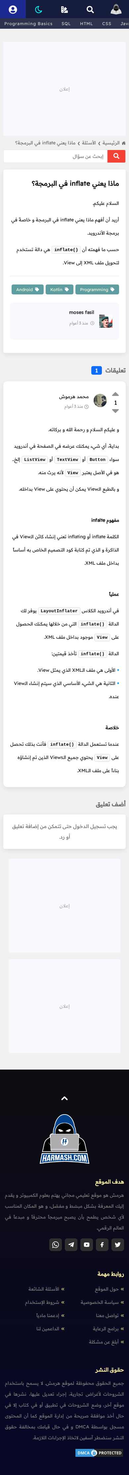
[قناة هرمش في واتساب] (55, 1244)
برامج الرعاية (106, 1329)
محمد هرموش (74, 396)
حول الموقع (107, 1289)
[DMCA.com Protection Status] (99, 1456)
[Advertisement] (64, 88)
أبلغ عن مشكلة (104, 1342)
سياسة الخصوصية (100, 1302)
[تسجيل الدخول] (13, 9)
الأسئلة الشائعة (43, 1289)
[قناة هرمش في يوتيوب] (86, 1244)
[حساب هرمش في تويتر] (117, 1244)
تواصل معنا (107, 1315)
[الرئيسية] (116, 9)
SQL (66, 23)
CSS (106, 23)
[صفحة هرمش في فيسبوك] (102, 1244)
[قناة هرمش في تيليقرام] (71, 1244)
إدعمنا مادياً (47, 1315)
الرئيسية (111, 143)
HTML (86, 23)
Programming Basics (28, 23)
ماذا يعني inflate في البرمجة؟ (47, 143)
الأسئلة (91, 143)
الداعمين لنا (47, 1329)
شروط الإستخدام (42, 1302)
